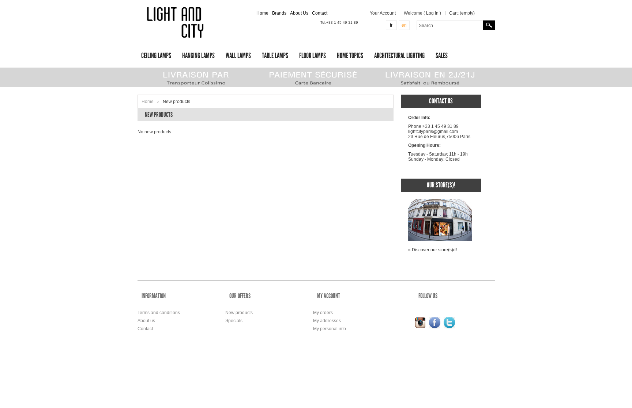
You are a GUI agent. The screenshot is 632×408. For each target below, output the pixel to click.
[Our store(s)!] (440, 201)
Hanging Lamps (198, 55)
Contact (145, 328)
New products (239, 312)
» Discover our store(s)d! (432, 249)
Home (148, 101)
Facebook (434, 322)
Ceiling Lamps (156, 55)
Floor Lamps (312, 55)
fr (391, 25)
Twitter (449, 322)
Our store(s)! (441, 185)
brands (279, 13)
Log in (432, 13)
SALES (442, 55)
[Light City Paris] (176, 22)
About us (146, 320)
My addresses (327, 320)
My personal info (329, 328)
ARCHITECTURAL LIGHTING (399, 55)
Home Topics (350, 55)
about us (299, 13)
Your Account (383, 13)
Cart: (462, 13)
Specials (233, 320)
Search (489, 25)
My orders (323, 312)
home (262, 13)
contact (319, 13)
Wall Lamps (238, 55)
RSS (420, 322)
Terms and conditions (159, 312)
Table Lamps (275, 55)
